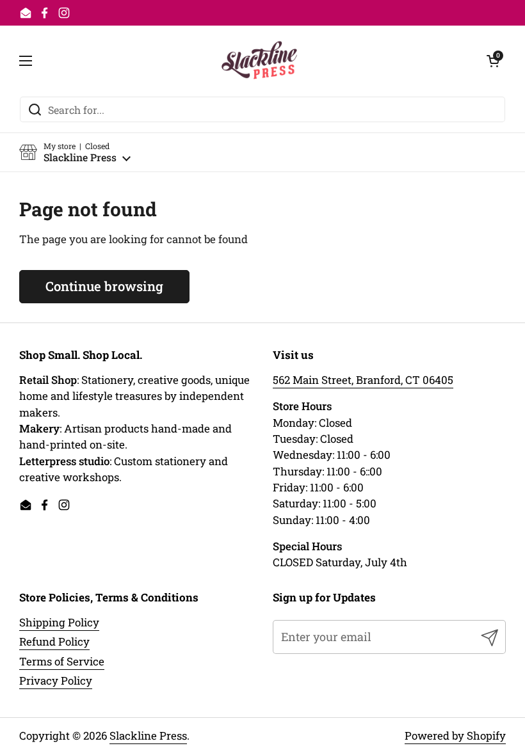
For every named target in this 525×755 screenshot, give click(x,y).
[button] (75, 152)
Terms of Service (61, 661)
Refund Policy (54, 641)
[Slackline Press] (259, 60)
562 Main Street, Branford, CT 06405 (363, 379)
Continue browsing (104, 286)
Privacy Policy (55, 680)
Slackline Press (148, 735)
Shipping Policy (59, 622)
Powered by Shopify (455, 735)
